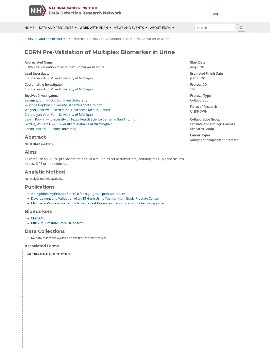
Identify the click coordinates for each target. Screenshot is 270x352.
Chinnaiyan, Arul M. (39, 78)
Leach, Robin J (35, 119)
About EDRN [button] (161, 28)
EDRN (29, 39)
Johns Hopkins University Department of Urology (65, 105)
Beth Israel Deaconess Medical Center (82, 110)
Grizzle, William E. (38, 124)
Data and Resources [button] (56, 28)
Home (29, 28)
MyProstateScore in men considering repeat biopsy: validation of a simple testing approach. (99, 203)
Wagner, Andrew (37, 110)
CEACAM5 (38, 218)
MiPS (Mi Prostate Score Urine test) (57, 223)
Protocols (78, 39)
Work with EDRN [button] (94, 28)
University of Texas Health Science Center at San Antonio (92, 119)
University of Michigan (76, 78)
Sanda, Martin (35, 129)
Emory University (63, 129)
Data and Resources (52, 39)
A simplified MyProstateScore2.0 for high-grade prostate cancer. (78, 194)
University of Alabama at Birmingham (84, 124)
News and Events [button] (129, 28)
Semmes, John (35, 100)
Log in (217, 13)
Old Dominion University (68, 100)
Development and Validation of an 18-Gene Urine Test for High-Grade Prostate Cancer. (95, 198)
